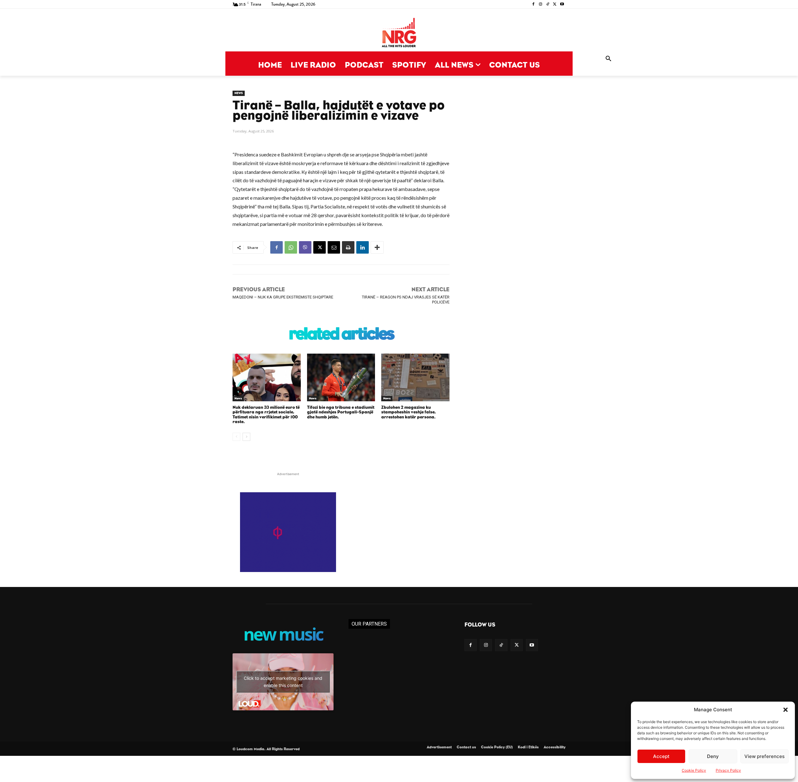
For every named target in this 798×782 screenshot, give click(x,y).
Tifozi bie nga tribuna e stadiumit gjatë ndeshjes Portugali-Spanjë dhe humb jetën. (340, 412)
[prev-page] (236, 437)
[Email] (334, 247)
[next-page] (246, 437)
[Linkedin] (362, 247)
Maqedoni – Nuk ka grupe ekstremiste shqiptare (283, 297)
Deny (713, 756)
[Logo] (399, 33)
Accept (661, 756)
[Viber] (305, 247)
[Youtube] (561, 4)
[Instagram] (540, 4)
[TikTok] (547, 4)
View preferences (764, 756)
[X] (554, 4)
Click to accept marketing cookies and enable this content (283, 681)
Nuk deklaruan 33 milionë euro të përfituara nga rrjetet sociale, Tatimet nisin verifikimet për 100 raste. (266, 414)
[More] (377, 247)
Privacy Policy (728, 770)
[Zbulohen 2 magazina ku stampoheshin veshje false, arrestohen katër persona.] (415, 377)
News (238, 93)
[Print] (348, 247)
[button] (785, 710)
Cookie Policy (694, 770)
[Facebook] (533, 4)
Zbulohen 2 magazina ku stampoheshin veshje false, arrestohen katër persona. (408, 412)
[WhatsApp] (291, 247)
